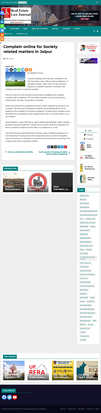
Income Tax (84, 278)
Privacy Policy (72, 409)
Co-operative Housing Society (87, 258)
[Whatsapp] (19, 69)
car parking (84, 253)
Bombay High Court (86, 246)
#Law (81, 219)
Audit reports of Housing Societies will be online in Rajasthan (53, 153)
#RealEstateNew (85, 238)
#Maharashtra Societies (87, 222)
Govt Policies (84, 267)
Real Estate (90, 301)
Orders (92, 297)
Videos (77, 29)
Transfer (83, 332)
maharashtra (84, 290)
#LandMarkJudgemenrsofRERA (90, 211)
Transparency (84, 336)
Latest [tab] (89, 131)
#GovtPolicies (84, 203)
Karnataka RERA (85, 282)
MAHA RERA (84, 297)
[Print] (26, 69)
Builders (89, 249)
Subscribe (14, 29)
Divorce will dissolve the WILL (20, 152)
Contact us (21, 34)
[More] (30, 69)
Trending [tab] (89, 139)
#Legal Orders (90, 219)
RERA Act (83, 324)
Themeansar (42, 409)
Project (82, 301)
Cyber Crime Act (85, 263)
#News (93, 226)
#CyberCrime (84, 196)
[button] (94, 31)
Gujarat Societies (85, 270)
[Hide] (1, 43)
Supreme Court (85, 328)
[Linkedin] (15, 69)
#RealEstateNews (85, 242)
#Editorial (83, 199)
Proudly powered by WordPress (11, 409)
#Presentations (85, 230)
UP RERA (83, 340)
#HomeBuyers (84, 207)
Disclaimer (81, 409)
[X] (11, 69)
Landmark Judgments (87, 286)
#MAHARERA (84, 226)
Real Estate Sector (86, 317)
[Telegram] (22, 69)
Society (90, 324)
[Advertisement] (90, 93)
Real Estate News (40, 29)
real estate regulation (87, 309)
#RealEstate (84, 234)
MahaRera (83, 294)
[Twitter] (9, 397)
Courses (66, 29)
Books (55, 29)
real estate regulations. (87, 313)
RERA (25, 29)
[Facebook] (7, 69)
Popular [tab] (89, 135)
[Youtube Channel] (14, 397)
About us (8, 34)
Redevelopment (85, 320)
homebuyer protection (87, 274)
